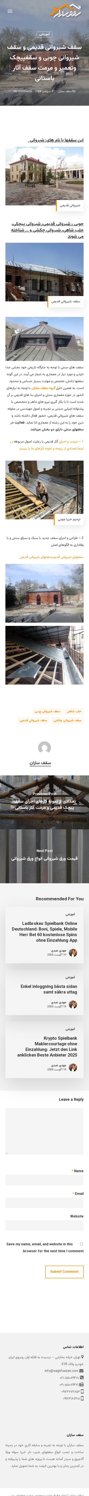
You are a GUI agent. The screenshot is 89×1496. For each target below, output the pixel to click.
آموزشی (44, 34)
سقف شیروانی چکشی (67, 720)
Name (78, 1171)
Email (78, 1194)
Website (77, 1216)
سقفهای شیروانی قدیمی (68, 557)
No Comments (23, 91)
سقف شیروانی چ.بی (47, 711)
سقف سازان (65, 91)
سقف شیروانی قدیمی (33, 720)
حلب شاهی (74, 711)
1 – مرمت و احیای (71, 441)
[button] (10, 11)
